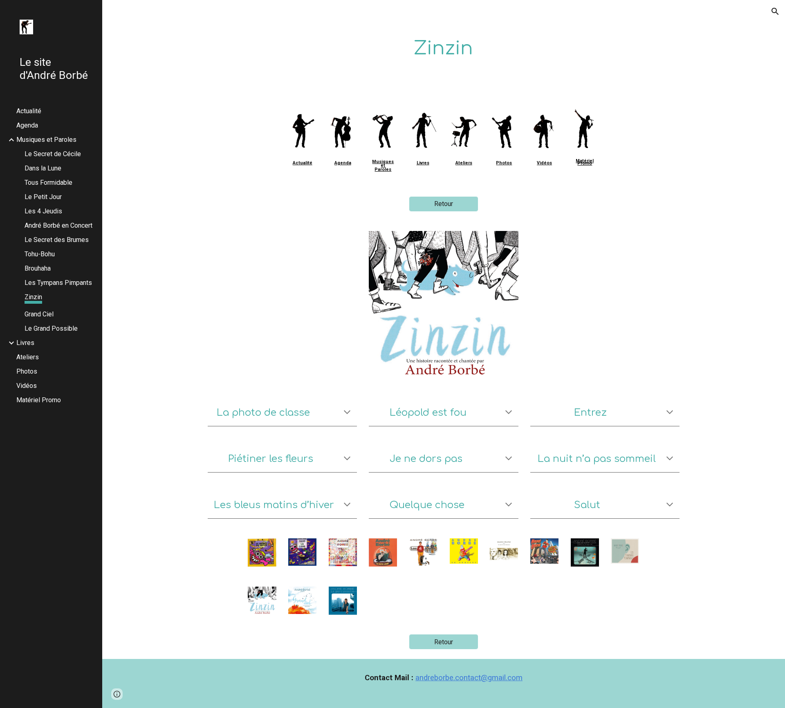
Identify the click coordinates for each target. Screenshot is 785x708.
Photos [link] (26, 371)
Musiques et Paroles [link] (46, 139)
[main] (443, 49)
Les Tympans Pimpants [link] (58, 283)
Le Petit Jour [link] (43, 197)
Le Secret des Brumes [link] (57, 240)
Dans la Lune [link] (43, 168)
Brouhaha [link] (38, 268)
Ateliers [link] (27, 357)
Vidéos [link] (26, 386)
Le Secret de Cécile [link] (53, 154)
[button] (775, 11)
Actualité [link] (28, 111)
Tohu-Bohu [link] (40, 254)
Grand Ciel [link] (39, 314)
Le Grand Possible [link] (51, 328)
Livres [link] (25, 343)
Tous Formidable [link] (48, 182)
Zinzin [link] (33, 297)
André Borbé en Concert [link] (58, 225)
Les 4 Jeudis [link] (43, 211)
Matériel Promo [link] (38, 400)
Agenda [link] (27, 125)
